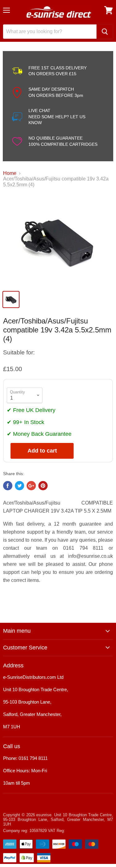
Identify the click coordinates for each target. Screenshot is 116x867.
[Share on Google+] (31, 485)
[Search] (105, 31)
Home (9, 173)
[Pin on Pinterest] (43, 485)
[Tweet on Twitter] (19, 485)
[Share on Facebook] (7, 485)
